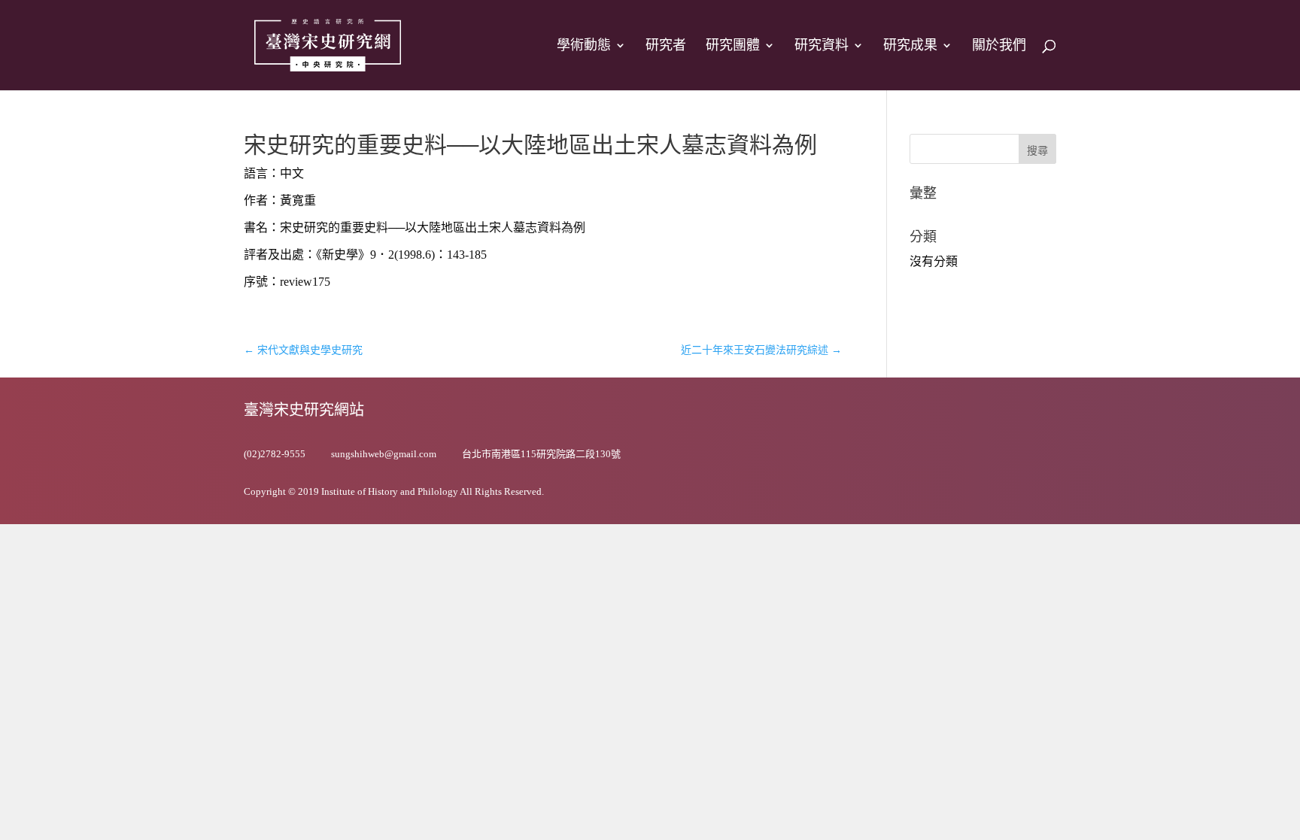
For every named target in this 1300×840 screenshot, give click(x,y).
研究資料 (821, 46)
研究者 (665, 46)
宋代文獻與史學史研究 (303, 350)
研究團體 (733, 46)
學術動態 (584, 46)
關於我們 (999, 46)
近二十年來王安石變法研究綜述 (761, 350)
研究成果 (910, 46)
